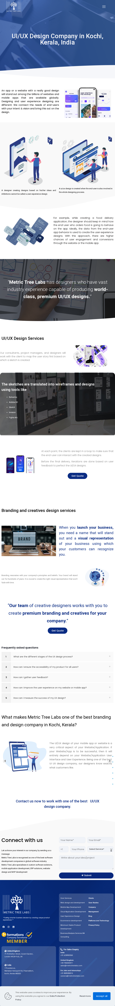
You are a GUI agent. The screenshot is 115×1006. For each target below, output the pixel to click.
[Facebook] (3, 927)
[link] (57, 656)
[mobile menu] (103, 6)
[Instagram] (8, 927)
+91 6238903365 (66, 955)
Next (110, 761)
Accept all (101, 996)
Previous (4, 761)
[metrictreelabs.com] (13, 6)
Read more (85, 996)
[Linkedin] (13, 927)
